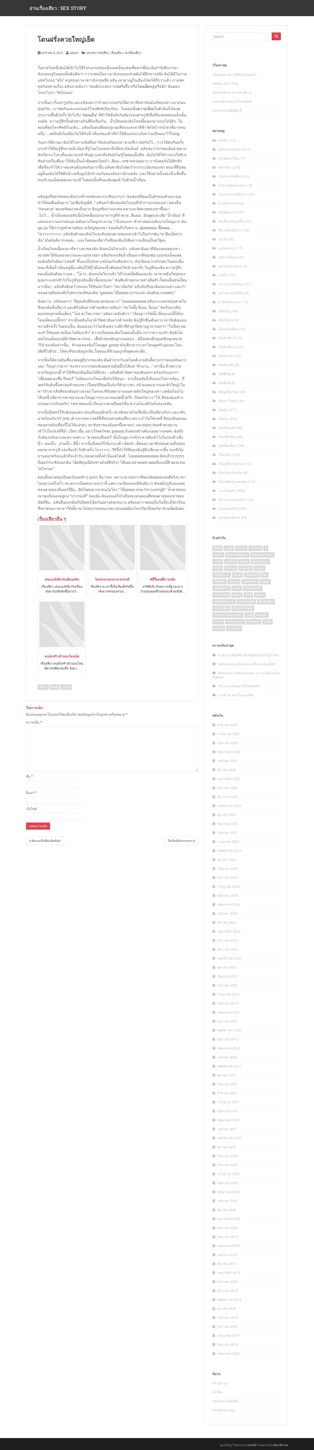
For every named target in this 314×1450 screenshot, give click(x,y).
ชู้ (266, 548)
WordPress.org (223, 1410)
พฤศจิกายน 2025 (229, 805)
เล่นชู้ (249, 615)
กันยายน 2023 (227, 976)
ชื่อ (29, 776)
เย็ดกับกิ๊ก (219, 582)
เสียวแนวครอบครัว (231, 499)
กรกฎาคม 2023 (228, 994)
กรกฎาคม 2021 (228, 1102)
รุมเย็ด (222, 239)
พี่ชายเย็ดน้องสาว (230, 230)
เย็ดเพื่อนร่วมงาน (224, 602)
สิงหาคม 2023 (227, 985)
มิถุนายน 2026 (227, 743)
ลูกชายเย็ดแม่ (227, 257)
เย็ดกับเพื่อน (226, 347)
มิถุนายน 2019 (227, 1236)
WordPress (281, 1445)
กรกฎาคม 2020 (228, 1174)
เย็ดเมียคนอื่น (246, 602)
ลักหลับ (244, 561)
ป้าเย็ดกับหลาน (229, 203)
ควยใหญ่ (255, 548)
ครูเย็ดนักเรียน (228, 158)
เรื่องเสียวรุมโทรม (230, 463)
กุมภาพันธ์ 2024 (228, 931)
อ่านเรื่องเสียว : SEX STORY (58, 8)
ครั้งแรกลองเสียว (230, 149)
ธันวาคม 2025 (227, 796)
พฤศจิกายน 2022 (229, 1030)
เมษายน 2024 (227, 913)
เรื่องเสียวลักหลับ (230, 472)
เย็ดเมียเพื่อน (227, 437)
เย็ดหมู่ (237, 595)
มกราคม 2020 (227, 1227)
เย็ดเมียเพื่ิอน (221, 608)
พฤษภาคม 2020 (228, 1192)
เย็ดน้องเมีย (226, 365)
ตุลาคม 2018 (226, 1308)
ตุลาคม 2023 (226, 967)
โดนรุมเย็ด (234, 628)
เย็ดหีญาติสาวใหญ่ (225, 83)
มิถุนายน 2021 (227, 1111)
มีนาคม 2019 (226, 1263)
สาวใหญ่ (231, 568)
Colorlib (251, 1445)
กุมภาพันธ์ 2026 (228, 778)
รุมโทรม (230, 561)
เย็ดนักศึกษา (221, 588)
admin (74, 53)
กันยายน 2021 (227, 1084)
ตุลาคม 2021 (226, 1075)
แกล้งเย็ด (261, 615)
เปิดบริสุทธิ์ (251, 575)
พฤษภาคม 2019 (228, 1245)
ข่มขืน (222, 140)
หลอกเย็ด (245, 568)
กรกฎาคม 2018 (228, 1335)
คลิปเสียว (224, 167)
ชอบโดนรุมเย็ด (242, 695)
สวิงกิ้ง (124, 86)
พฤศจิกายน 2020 (229, 1138)
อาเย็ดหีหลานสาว (230, 302)
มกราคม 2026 (227, 787)
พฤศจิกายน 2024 (229, 850)
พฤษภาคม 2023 (228, 1012)
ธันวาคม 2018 (227, 1290)
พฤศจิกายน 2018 (229, 1299)
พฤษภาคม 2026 (228, 752)
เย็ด (265, 575)
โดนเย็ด (143, 86)
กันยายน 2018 (227, 1317)
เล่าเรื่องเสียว (133, 53)
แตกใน (66, 687)
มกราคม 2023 (227, 1021)
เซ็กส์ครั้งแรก (221, 575)
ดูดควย (218, 555)
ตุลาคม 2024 (226, 859)
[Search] (276, 36)
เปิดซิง (237, 575)
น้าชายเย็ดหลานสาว (233, 185)
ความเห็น (34, 722)
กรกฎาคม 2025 (228, 841)
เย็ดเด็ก (223, 410)
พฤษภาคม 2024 (228, 904)
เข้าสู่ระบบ (220, 1383)
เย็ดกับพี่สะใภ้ (227, 338)
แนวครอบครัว (228, 508)
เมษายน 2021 (227, 1129)
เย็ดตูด (265, 582)
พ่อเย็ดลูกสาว (227, 212)
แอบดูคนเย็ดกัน (229, 517)
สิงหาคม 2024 (227, 877)
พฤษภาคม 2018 (228, 1353)
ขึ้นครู (217, 548)
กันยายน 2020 (227, 1156)
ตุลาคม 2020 (226, 1147)
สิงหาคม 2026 (227, 725)
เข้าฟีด (217, 1392)
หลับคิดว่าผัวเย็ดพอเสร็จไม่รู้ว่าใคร (255, 655)
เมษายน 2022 (227, 1057)
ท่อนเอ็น (89, 114)
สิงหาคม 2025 (227, 832)
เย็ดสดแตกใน (253, 588)
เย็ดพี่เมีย (224, 374)
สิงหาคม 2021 (227, 1093)
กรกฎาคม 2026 (228, 734)
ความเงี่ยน (145, 108)
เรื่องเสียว (117, 53)
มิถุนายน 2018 (227, 1344)
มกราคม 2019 (227, 1281)
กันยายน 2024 (227, 868)
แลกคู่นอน (254, 622)
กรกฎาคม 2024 (228, 886)
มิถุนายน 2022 (227, 1039)
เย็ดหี (54, 687)
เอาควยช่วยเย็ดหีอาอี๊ (227, 110)
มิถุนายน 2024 (227, 895)
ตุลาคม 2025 (226, 814)
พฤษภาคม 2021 (228, 1120)
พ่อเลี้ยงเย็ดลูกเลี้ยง (231, 221)
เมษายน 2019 (227, 1254)
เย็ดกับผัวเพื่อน (228, 329)
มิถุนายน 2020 (227, 1183)
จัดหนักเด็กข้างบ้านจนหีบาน (232, 92)
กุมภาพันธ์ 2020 (228, 1219)
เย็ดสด (43, 687)
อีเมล (31, 793)
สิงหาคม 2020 (227, 1165)
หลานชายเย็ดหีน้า (231, 293)
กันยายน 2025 (227, 823)
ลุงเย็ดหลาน (226, 248)
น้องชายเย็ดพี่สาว (230, 176)
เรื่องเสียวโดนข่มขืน (232, 481)
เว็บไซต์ (31, 809)
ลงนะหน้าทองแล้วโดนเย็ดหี (231, 101)
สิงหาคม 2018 (227, 1326)
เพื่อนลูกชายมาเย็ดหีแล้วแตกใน (234, 74)
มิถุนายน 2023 (227, 1003)
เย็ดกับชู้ (224, 311)
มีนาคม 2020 (226, 1210)
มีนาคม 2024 (226, 922)
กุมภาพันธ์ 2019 (228, 1272)
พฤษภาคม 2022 (228, 1048)
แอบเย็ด (219, 628)
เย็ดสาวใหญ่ (227, 401)
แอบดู (267, 622)
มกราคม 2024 (227, 940)
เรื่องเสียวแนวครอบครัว (228, 615)
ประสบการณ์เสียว (97, 53)
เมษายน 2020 (227, 1201)
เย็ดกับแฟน (226, 356)
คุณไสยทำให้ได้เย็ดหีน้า (244, 686)
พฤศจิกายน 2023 (229, 958)
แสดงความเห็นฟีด (225, 1401)
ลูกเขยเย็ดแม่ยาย (230, 266)
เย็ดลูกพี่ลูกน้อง (228, 392)
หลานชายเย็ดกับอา (231, 284)
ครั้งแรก (241, 548)
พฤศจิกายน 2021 (229, 1066)
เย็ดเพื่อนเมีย (227, 428)
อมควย (259, 568)
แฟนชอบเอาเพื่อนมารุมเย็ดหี (255, 664)
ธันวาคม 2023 (227, 949)
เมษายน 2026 (227, 761)
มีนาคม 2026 (226, 769)
